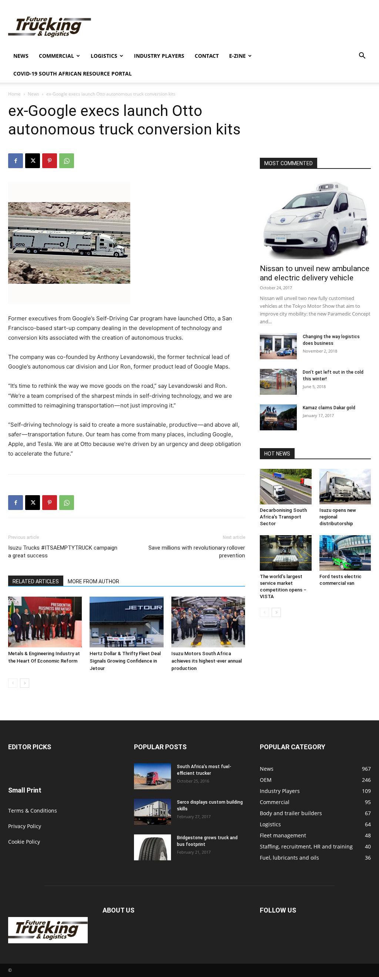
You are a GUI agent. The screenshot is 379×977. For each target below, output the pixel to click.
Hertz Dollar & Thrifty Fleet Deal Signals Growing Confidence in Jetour (125, 661)
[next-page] (24, 683)
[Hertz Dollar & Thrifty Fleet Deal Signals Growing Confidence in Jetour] (126, 622)
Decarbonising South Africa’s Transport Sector (283, 516)
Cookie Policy (24, 841)
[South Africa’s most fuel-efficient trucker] (152, 776)
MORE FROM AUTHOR (93, 581)
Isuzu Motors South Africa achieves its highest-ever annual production (206, 661)
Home (14, 94)
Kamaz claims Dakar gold (329, 407)
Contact (207, 55)
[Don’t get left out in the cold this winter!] (278, 382)
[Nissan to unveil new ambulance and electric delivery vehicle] (315, 219)
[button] (362, 56)
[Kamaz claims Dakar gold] (278, 417)
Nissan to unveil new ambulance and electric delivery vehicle (314, 273)
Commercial (56, 55)
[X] (32, 160)
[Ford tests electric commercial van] (345, 553)
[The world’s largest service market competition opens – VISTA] (286, 553)
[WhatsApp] (66, 160)
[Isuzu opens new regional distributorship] (345, 486)
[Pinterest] (49, 160)
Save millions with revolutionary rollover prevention (196, 551)
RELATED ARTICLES (36, 581)
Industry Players (159, 55)
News (20, 55)
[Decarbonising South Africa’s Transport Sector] (286, 486)
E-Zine (237, 55)
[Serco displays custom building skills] (152, 812)
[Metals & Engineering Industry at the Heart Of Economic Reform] (45, 622)
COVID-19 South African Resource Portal (72, 73)
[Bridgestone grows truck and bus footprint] (152, 847)
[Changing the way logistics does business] (278, 346)
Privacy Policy (24, 826)
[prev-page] (12, 683)
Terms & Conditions (32, 810)
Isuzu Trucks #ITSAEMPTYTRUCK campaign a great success (62, 551)
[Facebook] (15, 160)
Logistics (104, 55)
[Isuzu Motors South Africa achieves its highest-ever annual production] (208, 622)
